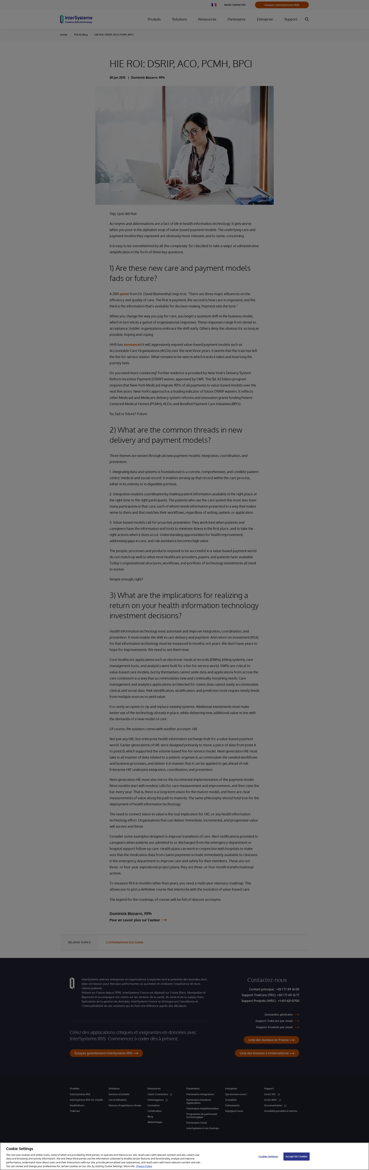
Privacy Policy (144, 1166)
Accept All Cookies (296, 1156)
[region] (184, 1156)
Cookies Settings (268, 1156)
